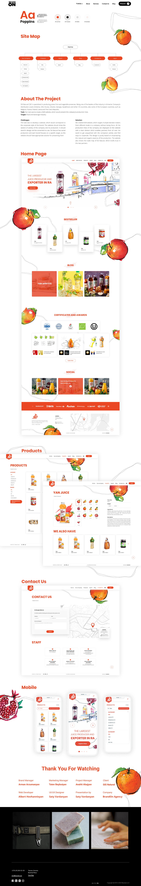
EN (97, 883)
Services (96, 4)
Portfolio (79, 3)
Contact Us (105, 4)
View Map (31, 875)
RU (95, 883)
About (88, 4)
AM (93, 883)
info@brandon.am (17, 875)
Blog (113, 4)
